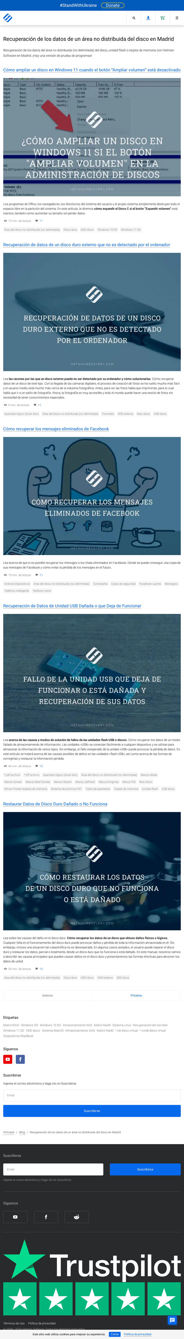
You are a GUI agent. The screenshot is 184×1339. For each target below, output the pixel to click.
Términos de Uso (14, 1323)
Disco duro (70, 229)
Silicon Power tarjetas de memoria (25, 789)
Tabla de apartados (98, 789)
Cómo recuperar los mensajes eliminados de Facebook (56, 428)
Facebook (20, 1059)
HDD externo (125, 413)
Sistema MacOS (53, 1030)
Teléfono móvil (42, 590)
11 (41, 221)
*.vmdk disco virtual (153, 1030)
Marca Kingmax (109, 782)
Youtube (7, 1059)
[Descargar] (148, 18)
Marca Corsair (13, 782)
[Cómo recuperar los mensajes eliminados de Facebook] (92, 496)
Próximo (136, 995)
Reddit (32, 1059)
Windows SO (29, 1025)
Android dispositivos (17, 583)
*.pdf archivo (12, 775)
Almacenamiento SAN (80, 1030)
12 (41, 766)
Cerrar (115, 1334)
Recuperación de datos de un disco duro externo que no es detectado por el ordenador (86, 244)
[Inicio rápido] (177, 18)
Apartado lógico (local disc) (21, 413)
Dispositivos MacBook (18, 1036)
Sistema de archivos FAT (66, 789)
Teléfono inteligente (16, 590)
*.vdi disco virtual (126, 1030)
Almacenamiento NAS (77, 1025)
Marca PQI (129, 782)
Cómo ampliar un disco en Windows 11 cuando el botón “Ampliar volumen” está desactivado (92, 69)
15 (41, 969)
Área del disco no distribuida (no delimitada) (32, 229)
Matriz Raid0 (105, 1030)
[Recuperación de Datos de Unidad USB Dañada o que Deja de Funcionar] (92, 673)
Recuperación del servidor (150, 1025)
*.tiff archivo (31, 775)
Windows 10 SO (107, 229)
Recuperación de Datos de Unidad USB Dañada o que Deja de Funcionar (72, 605)
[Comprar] (162, 18)
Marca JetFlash (85, 782)
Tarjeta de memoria (126, 789)
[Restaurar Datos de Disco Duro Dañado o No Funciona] (92, 871)
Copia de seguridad (123, 583)
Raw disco (143, 413)
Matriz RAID (11, 1025)
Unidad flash (150, 789)
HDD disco (87, 229)
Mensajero (171, 583)
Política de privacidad (137, 1334)
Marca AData (149, 775)
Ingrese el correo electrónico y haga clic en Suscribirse (37, 1180)
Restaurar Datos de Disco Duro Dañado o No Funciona (55, 803)
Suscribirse (92, 1111)
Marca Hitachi (63, 782)
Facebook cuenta (150, 583)
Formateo (108, 413)
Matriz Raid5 (102, 1025)
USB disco (160, 413)
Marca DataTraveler (38, 782)
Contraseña (100, 583)
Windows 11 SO (131, 229)
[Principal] (7, 17)
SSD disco (123, 977)
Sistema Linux (121, 1025)
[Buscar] (133, 18)
